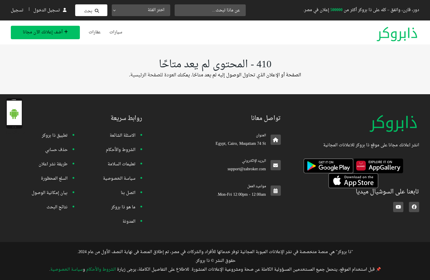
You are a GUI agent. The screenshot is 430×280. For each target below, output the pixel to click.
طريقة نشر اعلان (53, 164)
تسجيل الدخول (46, 10)
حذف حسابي (56, 150)
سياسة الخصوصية (119, 179)
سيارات (115, 32)
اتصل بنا (128, 193)
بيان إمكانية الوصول (50, 193)
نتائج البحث (57, 207)
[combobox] (141, 10)
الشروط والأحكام (120, 150)
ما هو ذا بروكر (123, 207)
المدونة (129, 222)
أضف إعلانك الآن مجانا (43, 32)
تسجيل (17, 10)
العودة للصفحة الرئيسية (153, 75)
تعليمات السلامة (121, 164)
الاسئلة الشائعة (122, 136)
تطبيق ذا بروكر (55, 136)
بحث (88, 11)
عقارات (95, 32)
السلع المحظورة (54, 179)
